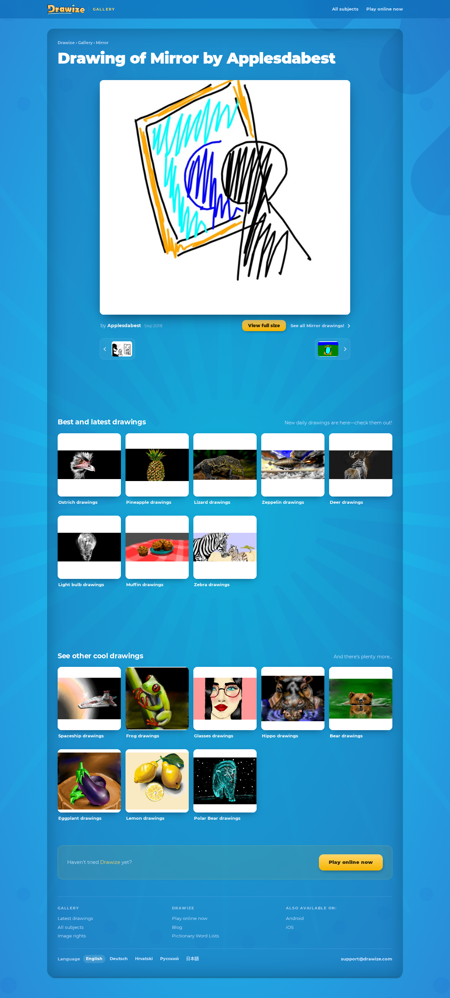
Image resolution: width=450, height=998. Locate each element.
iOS (290, 927)
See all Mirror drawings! (317, 325)
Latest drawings (75, 918)
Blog (177, 927)
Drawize (66, 42)
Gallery (85, 42)
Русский (169, 958)
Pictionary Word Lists (195, 935)
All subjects (345, 9)
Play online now (384, 9)
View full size (264, 325)
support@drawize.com (366, 958)
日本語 (192, 958)
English (94, 958)
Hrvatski (144, 958)
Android (295, 918)
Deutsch (119, 958)
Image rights (72, 935)
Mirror (102, 42)
